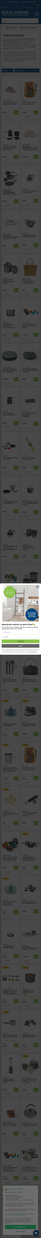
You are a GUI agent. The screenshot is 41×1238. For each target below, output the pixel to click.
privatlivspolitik (33, 651)
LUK (20, 646)
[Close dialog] (37, 586)
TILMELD (20, 641)
